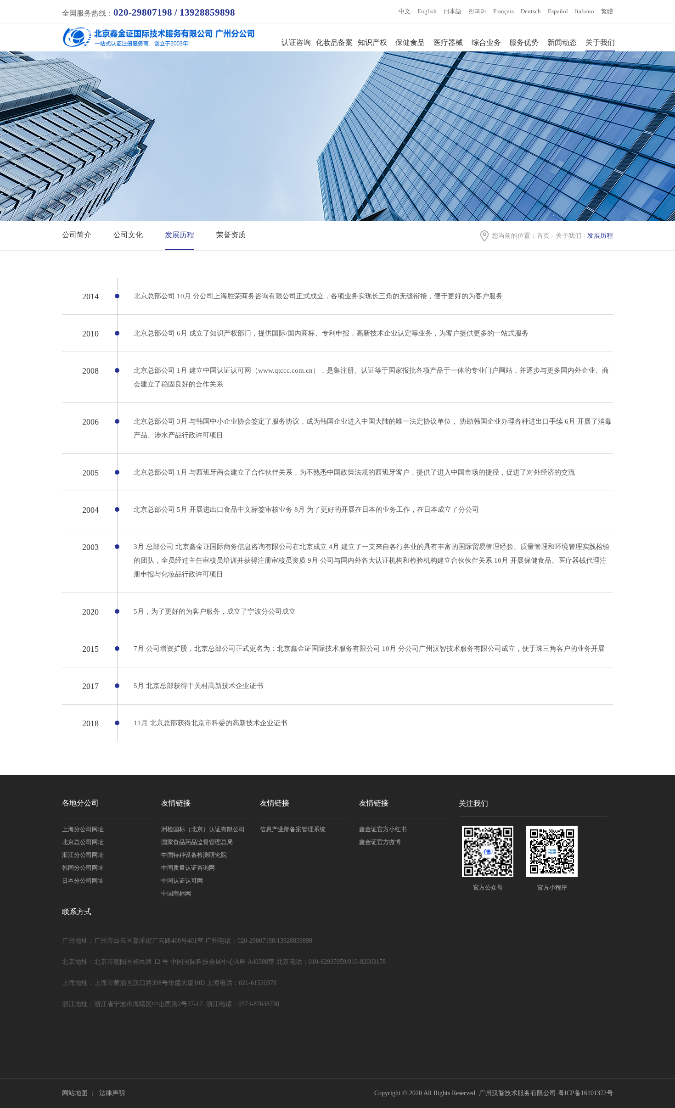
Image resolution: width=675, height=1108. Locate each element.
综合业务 (486, 42)
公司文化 (128, 235)
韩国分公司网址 (83, 867)
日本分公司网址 (83, 880)
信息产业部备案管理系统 (293, 829)
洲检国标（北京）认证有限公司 (203, 829)
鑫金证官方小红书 (383, 829)
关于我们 (600, 42)
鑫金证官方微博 (380, 842)
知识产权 (372, 42)
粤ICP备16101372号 (585, 1093)
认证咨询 (296, 42)
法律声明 (112, 1093)
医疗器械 (448, 42)
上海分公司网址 (83, 829)
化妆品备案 (334, 42)
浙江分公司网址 (83, 854)
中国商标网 (176, 893)
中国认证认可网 (182, 880)
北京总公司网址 (83, 842)
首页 (543, 235)
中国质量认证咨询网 (188, 867)
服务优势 (524, 42)
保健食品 (410, 42)
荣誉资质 (231, 235)
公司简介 (76, 235)
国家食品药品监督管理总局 (197, 842)
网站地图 (75, 1093)
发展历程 (179, 235)
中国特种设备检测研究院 (194, 854)
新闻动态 (562, 42)
